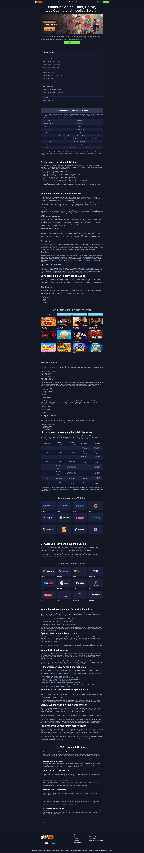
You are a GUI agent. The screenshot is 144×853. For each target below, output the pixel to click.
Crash (79, 314)
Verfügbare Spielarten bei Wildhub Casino (52, 64)
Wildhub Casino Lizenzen (48, 86)
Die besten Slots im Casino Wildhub (51, 67)
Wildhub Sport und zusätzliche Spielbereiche (53, 92)
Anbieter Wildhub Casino (48, 78)
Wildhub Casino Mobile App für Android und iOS (53, 81)
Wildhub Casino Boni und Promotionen (51, 61)
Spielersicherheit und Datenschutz (50, 83)
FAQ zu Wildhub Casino (48, 100)
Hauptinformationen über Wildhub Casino (52, 56)
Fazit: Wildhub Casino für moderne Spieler (52, 97)
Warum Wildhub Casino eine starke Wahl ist (52, 95)
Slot (95, 314)
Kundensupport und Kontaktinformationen (52, 89)
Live (63, 314)
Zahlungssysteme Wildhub (49, 72)
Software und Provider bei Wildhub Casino (52, 75)
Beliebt (47, 314)
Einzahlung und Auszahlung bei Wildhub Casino (53, 69)
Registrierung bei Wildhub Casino (50, 58)
